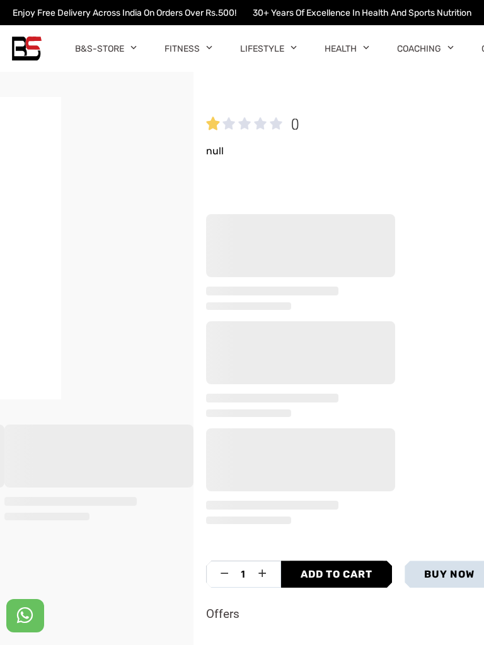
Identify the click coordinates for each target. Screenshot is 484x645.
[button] (133, 46)
